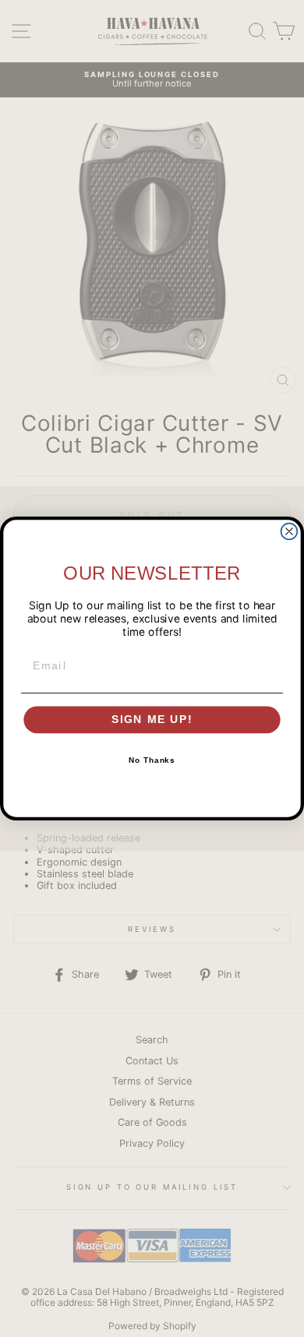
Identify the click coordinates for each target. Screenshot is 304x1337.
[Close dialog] (289, 532)
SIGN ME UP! (152, 719)
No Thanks (152, 760)
